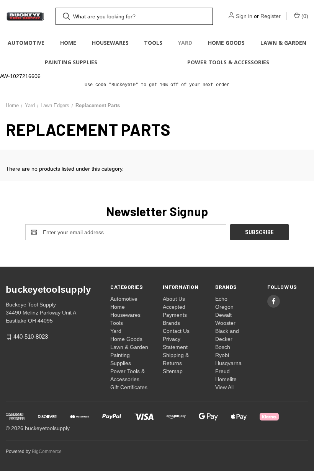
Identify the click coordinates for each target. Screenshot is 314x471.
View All (224, 387)
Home (68, 42)
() (304, 16)
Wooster (225, 323)
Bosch (222, 347)
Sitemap (173, 371)
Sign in (244, 16)
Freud (222, 371)
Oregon (224, 307)
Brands (171, 323)
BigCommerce (47, 451)
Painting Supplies (71, 62)
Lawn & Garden (283, 42)
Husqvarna (228, 363)
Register (270, 16)
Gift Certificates (128, 387)
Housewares (110, 42)
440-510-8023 (30, 337)
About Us (174, 299)
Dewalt (223, 315)
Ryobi (222, 355)
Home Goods (226, 42)
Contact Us (176, 331)
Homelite (226, 379)
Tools (153, 42)
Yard (185, 42)
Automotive (26, 42)
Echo (221, 299)
